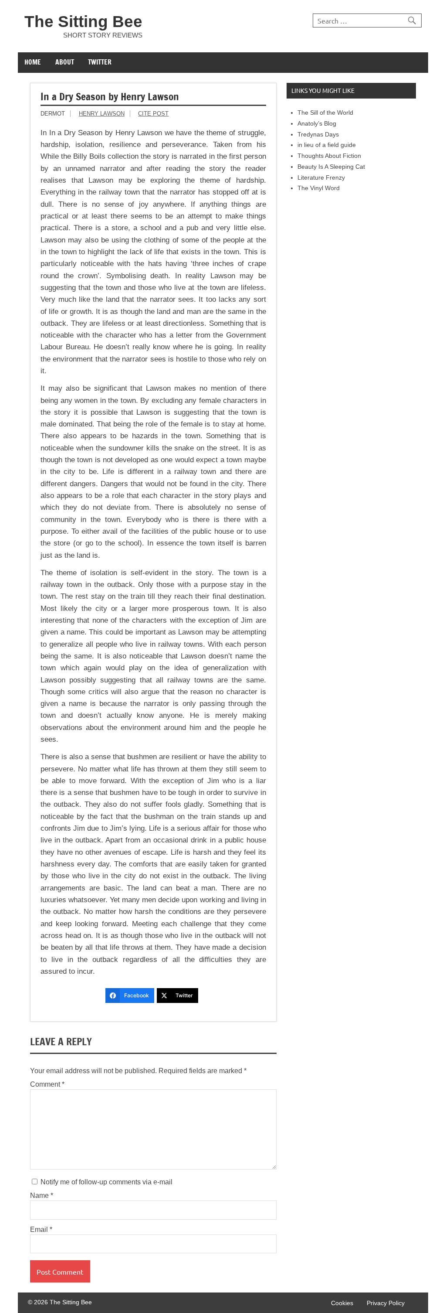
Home (32, 62)
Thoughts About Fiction (329, 156)
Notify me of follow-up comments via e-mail (105, 1182)
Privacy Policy (386, 1303)
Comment (47, 1084)
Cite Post (153, 113)
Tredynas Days (318, 134)
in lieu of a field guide (326, 145)
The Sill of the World (325, 112)
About (64, 62)
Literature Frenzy (321, 177)
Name (41, 1195)
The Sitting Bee (83, 21)
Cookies (342, 1303)
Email (41, 1229)
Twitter (100, 62)
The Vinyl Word (318, 188)
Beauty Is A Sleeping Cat (331, 167)
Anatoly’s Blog (316, 123)
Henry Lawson (102, 113)
